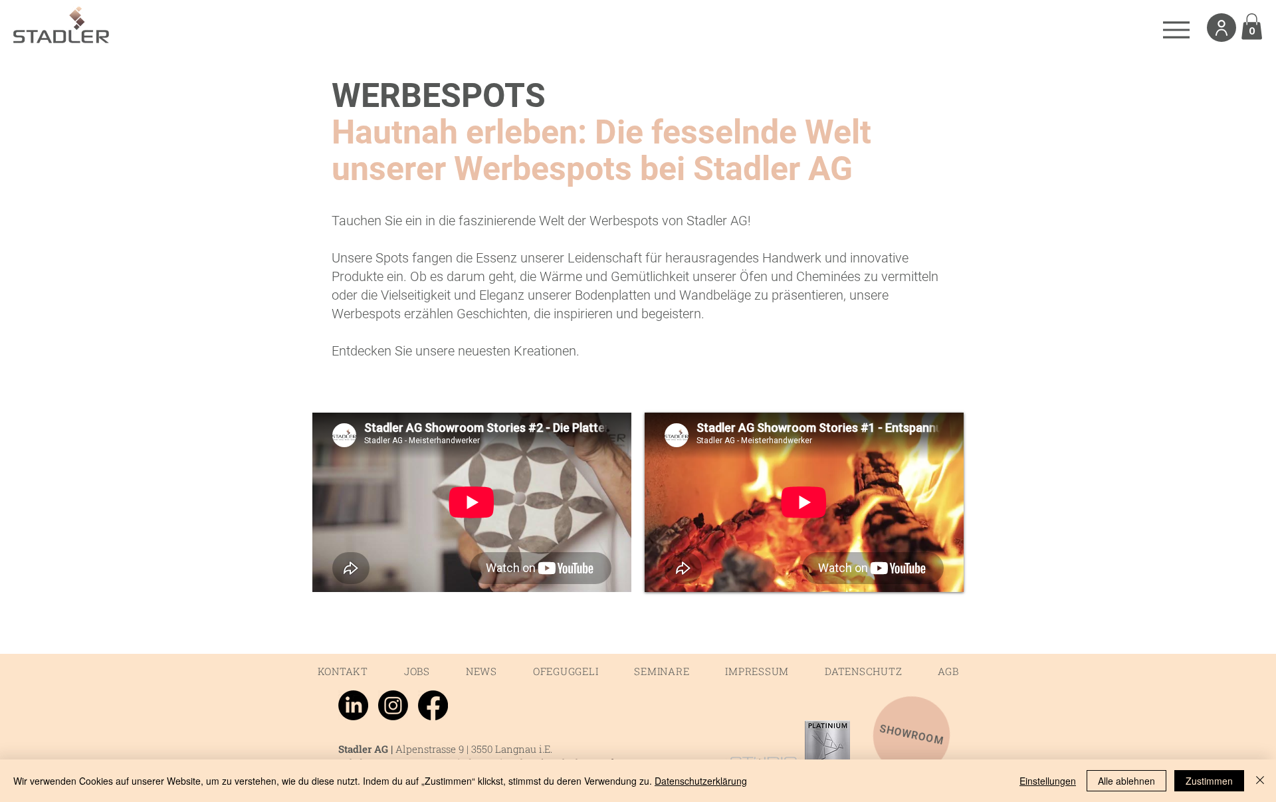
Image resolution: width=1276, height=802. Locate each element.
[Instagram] (393, 705)
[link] (1252, 26)
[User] (1221, 27)
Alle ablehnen (1126, 780)
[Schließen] (1260, 780)
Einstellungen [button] (1047, 780)
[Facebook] (433, 705)
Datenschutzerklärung (701, 780)
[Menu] (1176, 29)
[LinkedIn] (353, 705)
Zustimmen (1209, 780)
